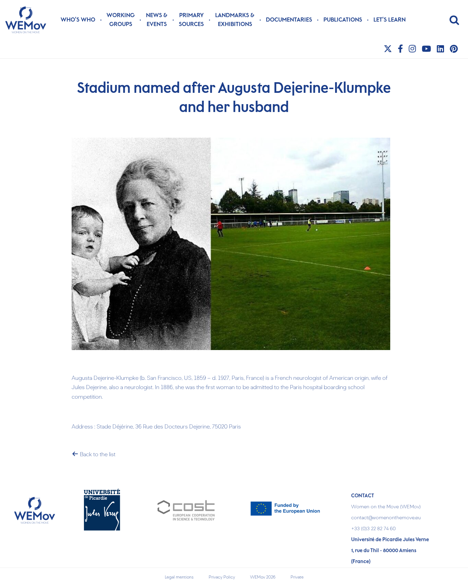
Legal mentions (179, 577)
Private (297, 577)
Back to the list (96, 455)
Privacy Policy (222, 577)
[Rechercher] (454, 20)
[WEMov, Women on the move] (25, 20)
